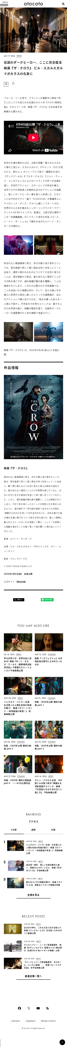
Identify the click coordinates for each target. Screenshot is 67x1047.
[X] (29, 1008)
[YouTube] (38, 1008)
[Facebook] (19, 1008)
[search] (63, 4)
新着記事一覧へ (33, 976)
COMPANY (31, 1021)
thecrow (21, 582)
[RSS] (47, 1008)
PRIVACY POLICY (48, 1021)
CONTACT (15, 1021)
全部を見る (33, 895)
